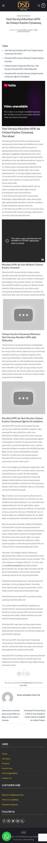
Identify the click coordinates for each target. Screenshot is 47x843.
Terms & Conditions (10, 799)
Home (4, 753)
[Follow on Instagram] (9, 821)
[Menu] (3, 6)
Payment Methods (10, 804)
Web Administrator (27, 30)
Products (6, 763)
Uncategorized (23, 16)
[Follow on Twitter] (13, 821)
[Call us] (22, 821)
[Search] (39, 5)
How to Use (7, 768)
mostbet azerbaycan (13, 565)
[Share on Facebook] (23, 674)
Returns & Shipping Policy (13, 795)
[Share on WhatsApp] (19, 674)
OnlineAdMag (28, 839)
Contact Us (7, 778)
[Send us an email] (18, 821)
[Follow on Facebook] (4, 821)
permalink (23, 685)
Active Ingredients (10, 773)
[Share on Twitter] (28, 674)
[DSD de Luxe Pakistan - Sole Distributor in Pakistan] (23, 5)
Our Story (6, 758)
